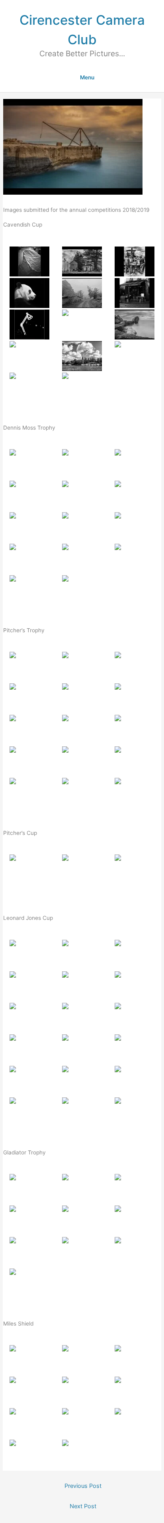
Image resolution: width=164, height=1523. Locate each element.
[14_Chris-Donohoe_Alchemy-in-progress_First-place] (82, 387)
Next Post (83, 1506)
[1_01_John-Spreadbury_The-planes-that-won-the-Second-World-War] (29, 1189)
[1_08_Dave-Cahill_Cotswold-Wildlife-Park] (82, 1018)
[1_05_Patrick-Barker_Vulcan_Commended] (82, 1220)
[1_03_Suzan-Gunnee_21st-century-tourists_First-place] (134, 869)
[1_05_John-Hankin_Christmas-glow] (82, 1392)
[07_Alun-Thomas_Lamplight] (29, 324)
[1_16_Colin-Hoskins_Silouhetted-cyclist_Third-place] (29, 1112)
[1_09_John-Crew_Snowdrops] (134, 1018)
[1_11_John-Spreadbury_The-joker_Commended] (82, 1049)
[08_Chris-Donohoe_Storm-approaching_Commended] (82, 527)
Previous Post (83, 1485)
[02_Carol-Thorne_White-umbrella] (82, 464)
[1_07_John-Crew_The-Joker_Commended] (29, 1423)
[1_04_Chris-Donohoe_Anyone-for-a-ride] (29, 1392)
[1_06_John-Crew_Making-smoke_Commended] (134, 1220)
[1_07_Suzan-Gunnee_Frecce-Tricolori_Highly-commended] (29, 1252)
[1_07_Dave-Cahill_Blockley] (29, 730)
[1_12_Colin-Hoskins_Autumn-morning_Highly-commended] (134, 761)
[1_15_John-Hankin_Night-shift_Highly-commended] (134, 1081)
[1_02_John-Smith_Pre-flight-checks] (82, 1189)
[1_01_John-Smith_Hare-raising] (29, 1360)
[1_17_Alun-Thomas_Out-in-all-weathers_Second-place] (82, 1112)
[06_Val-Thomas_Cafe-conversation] (134, 293)
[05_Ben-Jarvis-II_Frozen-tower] (82, 496)
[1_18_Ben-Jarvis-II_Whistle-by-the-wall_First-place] (134, 1112)
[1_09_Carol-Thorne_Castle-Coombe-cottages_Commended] (134, 730)
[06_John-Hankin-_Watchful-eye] (134, 496)
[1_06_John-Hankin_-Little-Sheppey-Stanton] (134, 698)
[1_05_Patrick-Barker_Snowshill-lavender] (82, 698)
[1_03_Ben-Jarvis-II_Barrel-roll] (134, 1189)
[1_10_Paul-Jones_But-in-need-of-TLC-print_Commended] (29, 761)
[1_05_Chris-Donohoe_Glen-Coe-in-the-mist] (82, 986)
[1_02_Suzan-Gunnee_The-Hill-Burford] (82, 667)
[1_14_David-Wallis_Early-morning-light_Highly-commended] (82, 1081)
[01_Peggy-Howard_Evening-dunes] (29, 464)
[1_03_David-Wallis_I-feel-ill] (134, 1360)
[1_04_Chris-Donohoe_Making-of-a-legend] (29, 1220)
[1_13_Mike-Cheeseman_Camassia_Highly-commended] (29, 1081)
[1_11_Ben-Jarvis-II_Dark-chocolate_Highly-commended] (82, 761)
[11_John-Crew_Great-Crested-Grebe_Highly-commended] (82, 559)
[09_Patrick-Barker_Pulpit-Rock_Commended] (134, 324)
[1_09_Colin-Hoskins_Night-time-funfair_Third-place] (134, 1423)
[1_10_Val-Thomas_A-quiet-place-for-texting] (29, 1049)
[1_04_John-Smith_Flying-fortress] (29, 986)
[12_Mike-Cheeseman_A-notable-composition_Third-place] (134, 559)
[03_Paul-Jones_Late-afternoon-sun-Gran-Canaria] (134, 464)
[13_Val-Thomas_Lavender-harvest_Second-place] (29, 590)
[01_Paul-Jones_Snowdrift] (29, 261)
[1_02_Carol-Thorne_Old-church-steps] (82, 955)
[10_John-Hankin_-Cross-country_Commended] (29, 356)
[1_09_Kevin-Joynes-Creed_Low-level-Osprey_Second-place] (134, 1252)
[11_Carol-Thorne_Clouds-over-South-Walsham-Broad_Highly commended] (82, 356)
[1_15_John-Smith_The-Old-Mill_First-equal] (134, 793)
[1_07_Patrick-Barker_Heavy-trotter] (29, 1018)
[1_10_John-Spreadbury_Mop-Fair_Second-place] (29, 1455)
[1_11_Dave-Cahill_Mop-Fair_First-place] (82, 1455)
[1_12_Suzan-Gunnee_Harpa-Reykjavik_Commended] (134, 1049)
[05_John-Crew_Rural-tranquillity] (82, 293)
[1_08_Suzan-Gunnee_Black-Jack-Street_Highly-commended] (82, 1423)
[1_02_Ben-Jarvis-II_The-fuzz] (82, 1360)
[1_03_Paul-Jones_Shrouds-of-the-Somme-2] (134, 955)
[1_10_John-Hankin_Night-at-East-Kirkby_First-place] (29, 1283)
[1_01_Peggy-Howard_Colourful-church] (29, 955)
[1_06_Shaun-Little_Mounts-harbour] (134, 986)
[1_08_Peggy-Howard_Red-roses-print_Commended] (82, 730)
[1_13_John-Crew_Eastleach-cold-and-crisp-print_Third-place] (29, 793)
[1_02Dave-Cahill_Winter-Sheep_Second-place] (82, 869)
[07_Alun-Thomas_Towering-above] (29, 527)
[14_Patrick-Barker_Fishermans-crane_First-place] (82, 590)
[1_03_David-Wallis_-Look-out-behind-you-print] (134, 667)
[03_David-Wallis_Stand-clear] (134, 261)
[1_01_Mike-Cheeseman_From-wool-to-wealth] (29, 667)
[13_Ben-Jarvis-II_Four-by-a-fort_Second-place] (29, 387)
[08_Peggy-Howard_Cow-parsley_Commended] (82, 324)
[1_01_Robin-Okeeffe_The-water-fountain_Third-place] (29, 869)
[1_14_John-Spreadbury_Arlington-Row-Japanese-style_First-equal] (82, 793)
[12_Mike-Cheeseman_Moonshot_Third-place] (134, 356)
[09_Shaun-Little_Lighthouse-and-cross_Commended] (134, 527)
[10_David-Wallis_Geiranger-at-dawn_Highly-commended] (29, 559)
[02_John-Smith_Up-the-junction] (82, 261)
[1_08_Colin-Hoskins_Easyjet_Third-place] (82, 1252)
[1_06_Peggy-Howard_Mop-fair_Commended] (134, 1392)
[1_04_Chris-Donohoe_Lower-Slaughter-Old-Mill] (29, 698)
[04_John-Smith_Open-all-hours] (29, 496)
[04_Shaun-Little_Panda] (29, 293)
